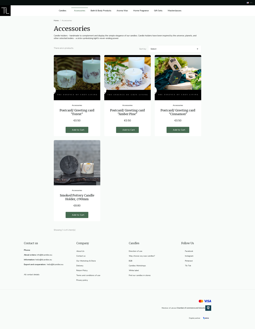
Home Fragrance (141, 10)
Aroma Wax (122, 10)
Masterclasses (174, 10)
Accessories (79, 10)
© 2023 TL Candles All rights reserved (127, 294)
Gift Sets (158, 10)
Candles (62, 10)
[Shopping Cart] (249, 11)
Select (175, 49)
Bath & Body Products (101, 10)
